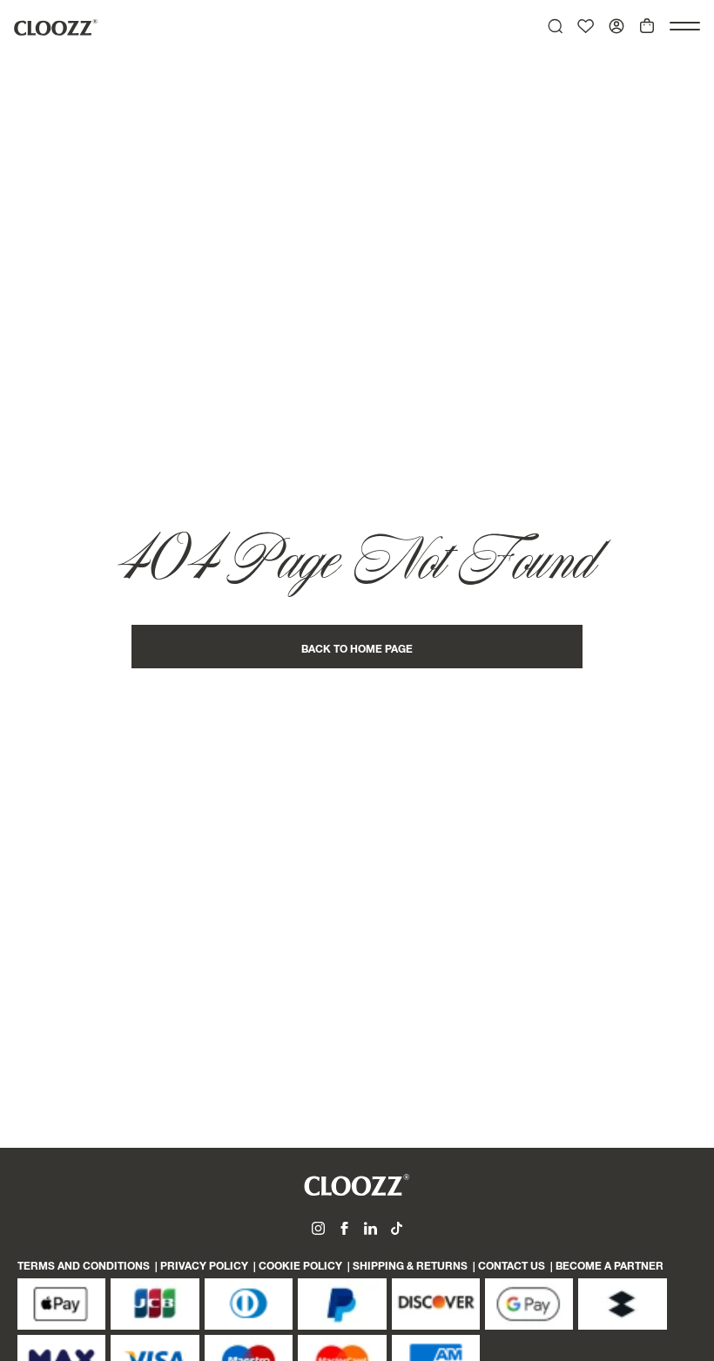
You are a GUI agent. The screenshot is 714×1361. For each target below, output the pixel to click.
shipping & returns (410, 1267)
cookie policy (300, 1267)
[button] (685, 26)
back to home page (357, 650)
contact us (511, 1267)
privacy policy (204, 1267)
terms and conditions (83, 1267)
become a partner (609, 1267)
